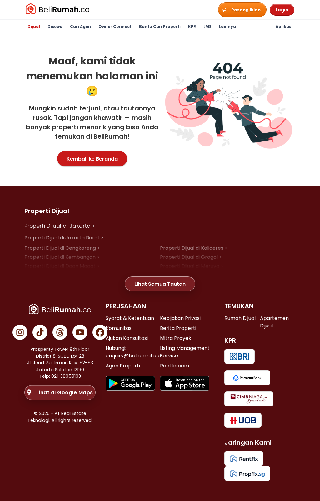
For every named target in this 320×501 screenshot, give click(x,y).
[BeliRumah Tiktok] (40, 332)
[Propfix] (247, 473)
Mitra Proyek (175, 338)
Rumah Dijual (240, 318)
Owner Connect (115, 26)
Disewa (55, 26)
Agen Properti (123, 365)
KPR (192, 26)
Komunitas (119, 328)
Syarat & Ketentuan (130, 318)
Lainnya (227, 26)
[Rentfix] (243, 458)
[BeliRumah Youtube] (80, 332)
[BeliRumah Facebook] (100, 332)
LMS (207, 26)
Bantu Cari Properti (160, 26)
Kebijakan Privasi (180, 318)
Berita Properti (178, 328)
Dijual (34, 26)
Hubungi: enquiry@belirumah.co (133, 352)
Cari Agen (80, 26)
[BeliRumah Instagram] (20, 332)
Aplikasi (284, 26)
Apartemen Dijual (274, 321)
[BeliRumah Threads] (60, 332)
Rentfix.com (174, 365)
